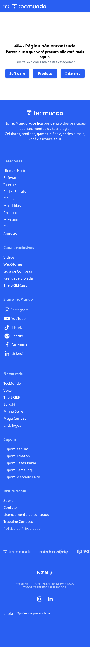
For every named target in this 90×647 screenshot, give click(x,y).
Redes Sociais (14, 191)
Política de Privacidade (22, 528)
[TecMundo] (17, 551)
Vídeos (9, 257)
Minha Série (13, 411)
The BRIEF (11, 397)
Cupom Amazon (16, 456)
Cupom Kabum (15, 449)
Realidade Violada (18, 278)
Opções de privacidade (26, 613)
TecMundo (12, 383)
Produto (10, 212)
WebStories (12, 264)
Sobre (8, 500)
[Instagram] (39, 599)
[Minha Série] (53, 551)
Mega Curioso (15, 418)
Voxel (7, 390)
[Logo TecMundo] (29, 6)
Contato (10, 507)
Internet (10, 184)
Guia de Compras (17, 271)
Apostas (10, 233)
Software (11, 177)
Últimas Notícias (16, 170)
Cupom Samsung (17, 470)
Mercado (10, 219)
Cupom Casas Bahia (19, 463)
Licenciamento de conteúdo (26, 514)
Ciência (9, 198)
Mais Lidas (12, 205)
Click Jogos (12, 425)
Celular (9, 226)
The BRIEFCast (15, 285)
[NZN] (45, 572)
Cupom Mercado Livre (21, 477)
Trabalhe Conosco (18, 521)
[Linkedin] (50, 599)
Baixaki (9, 404)
